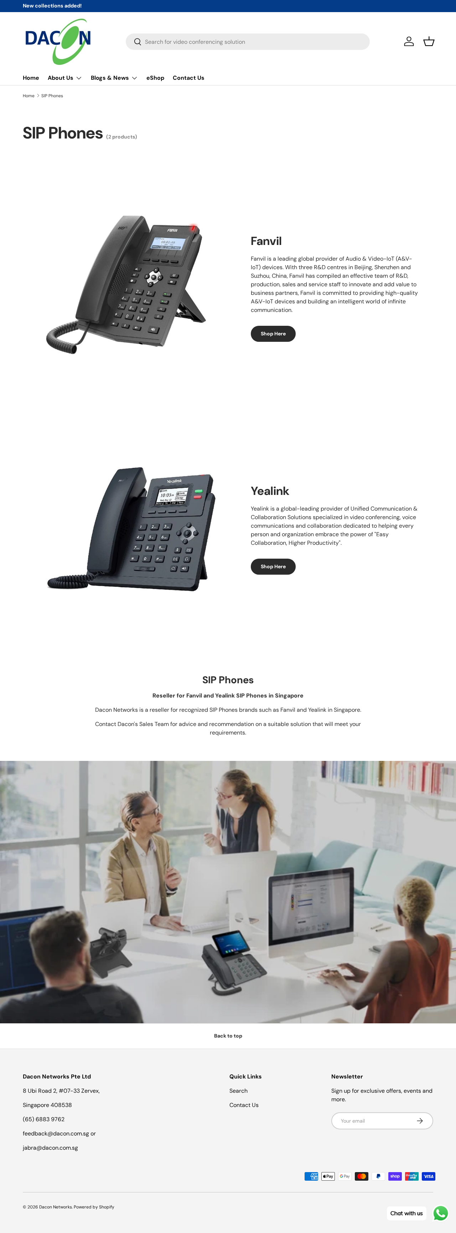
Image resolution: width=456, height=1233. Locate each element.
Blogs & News (110, 78)
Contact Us (188, 78)
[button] (429, 41)
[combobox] (248, 41)
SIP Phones (52, 96)
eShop (155, 78)
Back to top (228, 1036)
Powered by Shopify (94, 1207)
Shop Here (273, 333)
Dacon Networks (55, 1207)
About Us (60, 78)
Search (238, 1090)
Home (31, 78)
